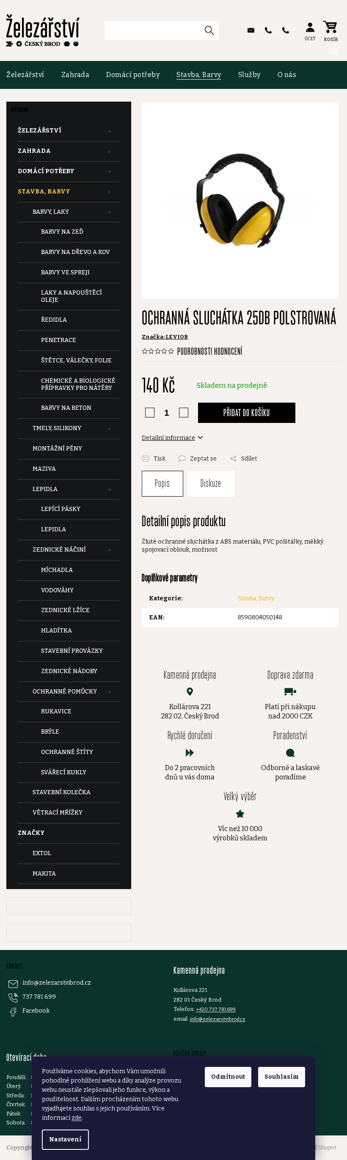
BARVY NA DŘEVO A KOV (75, 252)
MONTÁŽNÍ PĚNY (57, 448)
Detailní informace (168, 438)
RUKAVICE (56, 711)
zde (77, 1117)
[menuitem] (29, 75)
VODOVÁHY (57, 590)
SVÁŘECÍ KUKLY (63, 772)
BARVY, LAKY (51, 211)
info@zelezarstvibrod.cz (56, 982)
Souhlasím (281, 1076)
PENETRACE (58, 340)
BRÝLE (50, 731)
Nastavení (65, 1139)
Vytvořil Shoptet (318, 1148)
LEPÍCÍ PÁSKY (60, 509)
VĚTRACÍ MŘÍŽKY (58, 812)
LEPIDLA (45, 489)
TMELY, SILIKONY (57, 428)
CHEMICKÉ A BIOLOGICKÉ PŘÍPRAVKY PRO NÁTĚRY (78, 384)
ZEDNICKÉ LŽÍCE (65, 610)
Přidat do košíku (246, 412)
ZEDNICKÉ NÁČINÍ (59, 549)
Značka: (165, 337)
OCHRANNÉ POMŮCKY (65, 691)
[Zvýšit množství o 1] (149, 412)
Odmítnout (228, 1076)
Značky (31, 833)
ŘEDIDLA (54, 319)
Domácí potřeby (46, 171)
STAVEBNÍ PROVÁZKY (72, 651)
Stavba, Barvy (44, 191)
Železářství (39, 130)
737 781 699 (39, 996)
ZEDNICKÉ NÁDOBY (69, 671)
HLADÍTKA (56, 630)
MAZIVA (44, 468)
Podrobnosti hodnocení (209, 351)
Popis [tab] (162, 483)
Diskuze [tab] (211, 483)
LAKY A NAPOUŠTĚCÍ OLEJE (71, 296)
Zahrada (34, 151)
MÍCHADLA (57, 570)
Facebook (36, 1010)
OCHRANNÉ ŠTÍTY (67, 752)
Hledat (212, 30)
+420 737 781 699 (216, 1009)
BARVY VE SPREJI (65, 272)
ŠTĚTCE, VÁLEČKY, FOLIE (76, 360)
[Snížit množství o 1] (183, 412)
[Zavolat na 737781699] (269, 30)
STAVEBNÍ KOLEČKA (62, 792)
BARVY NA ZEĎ (62, 231)
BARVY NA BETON (66, 408)
